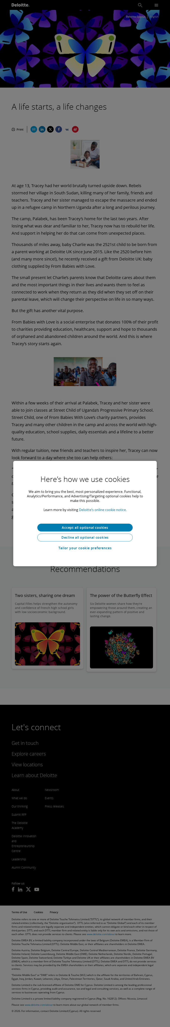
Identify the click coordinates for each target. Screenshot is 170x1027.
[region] (85, 513)
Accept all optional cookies (85, 527)
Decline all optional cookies (85, 537)
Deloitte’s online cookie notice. (103, 510)
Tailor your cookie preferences (85, 548)
